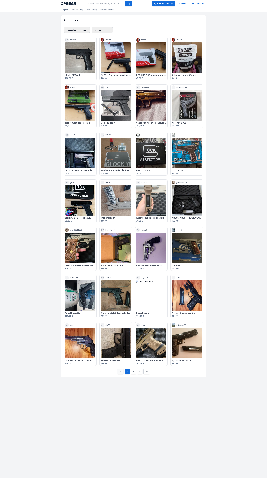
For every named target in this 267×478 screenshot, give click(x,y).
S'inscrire (183, 3)
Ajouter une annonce (163, 3)
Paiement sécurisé (107, 9)
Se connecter (198, 3)
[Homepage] (68, 3)
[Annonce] (80, 57)
